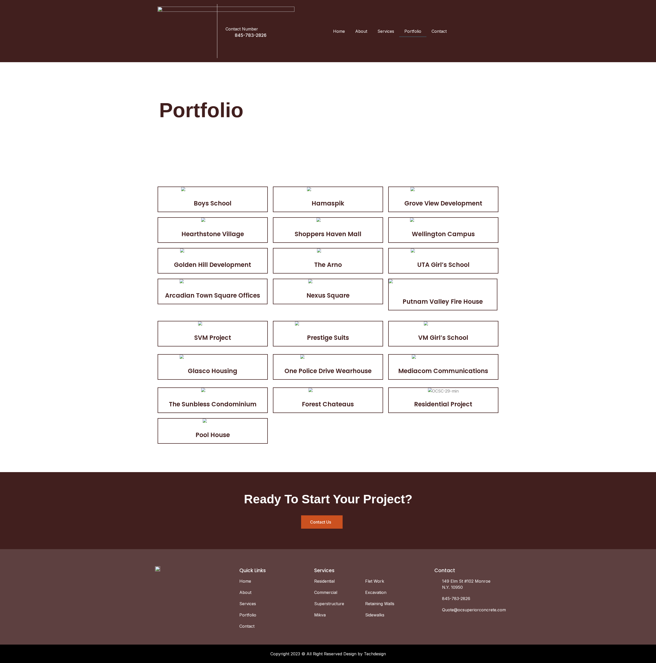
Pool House (213, 435)
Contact (439, 31)
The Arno (328, 264)
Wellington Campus (443, 234)
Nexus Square (328, 295)
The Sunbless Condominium (213, 404)
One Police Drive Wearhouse (328, 371)
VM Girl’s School (443, 337)
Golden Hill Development (212, 264)
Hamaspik (328, 203)
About (361, 31)
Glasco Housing (212, 371)
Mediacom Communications (443, 371)
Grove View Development (443, 203)
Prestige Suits (328, 337)
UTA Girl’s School (443, 264)
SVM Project (212, 337)
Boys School (212, 203)
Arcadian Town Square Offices (212, 295)
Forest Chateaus (328, 404)
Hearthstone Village (212, 234)
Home (339, 31)
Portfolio (412, 31)
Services (385, 31)
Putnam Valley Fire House (443, 301)
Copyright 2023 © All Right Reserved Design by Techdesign (328, 653)
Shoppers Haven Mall (328, 234)
